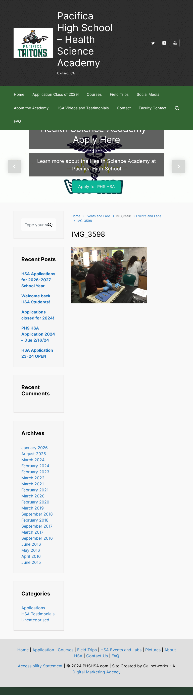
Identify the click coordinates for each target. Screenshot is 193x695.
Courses (65, 649)
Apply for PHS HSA (96, 186)
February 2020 (35, 501)
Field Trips (87, 649)
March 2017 (32, 532)
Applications (33, 607)
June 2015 (31, 562)
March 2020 (32, 495)
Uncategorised (35, 619)
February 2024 (35, 465)
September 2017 (37, 526)
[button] (14, 166)
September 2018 (37, 514)
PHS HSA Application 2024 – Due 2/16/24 (38, 334)
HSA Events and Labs (121, 649)
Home (75, 216)
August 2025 (33, 453)
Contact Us (97, 655)
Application (43, 649)
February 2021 (35, 489)
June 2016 (31, 544)
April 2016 (31, 556)
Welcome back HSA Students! (35, 298)
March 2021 (32, 483)
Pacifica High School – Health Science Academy (85, 39)
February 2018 (35, 520)
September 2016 (37, 538)
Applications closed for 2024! (37, 314)
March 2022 (32, 477)
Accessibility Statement (40, 665)
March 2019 (32, 508)
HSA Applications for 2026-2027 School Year (38, 279)
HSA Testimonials (38, 613)
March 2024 (32, 459)
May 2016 (30, 550)
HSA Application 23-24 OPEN (37, 353)
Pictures (153, 649)
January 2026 (34, 447)
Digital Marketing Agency (96, 671)
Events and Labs (98, 216)
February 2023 (35, 471)
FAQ (115, 655)
